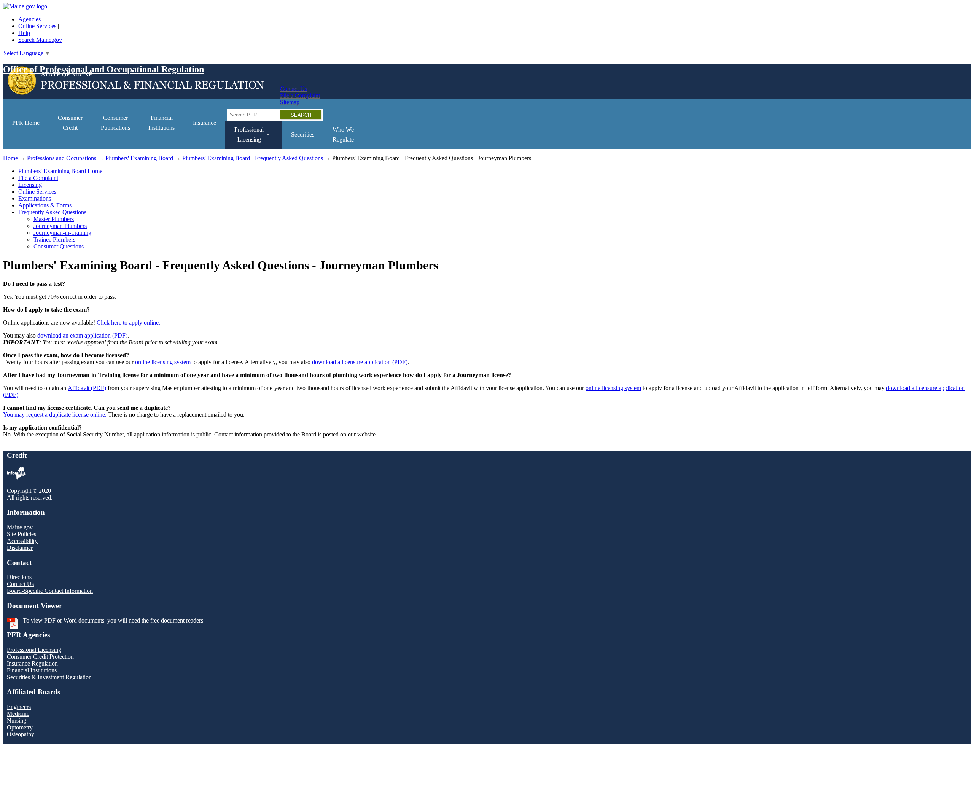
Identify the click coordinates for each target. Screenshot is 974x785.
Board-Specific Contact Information (50, 591)
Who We (343, 134)
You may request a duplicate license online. (55, 414)
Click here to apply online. (127, 322)
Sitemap (289, 102)
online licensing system (163, 362)
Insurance (204, 122)
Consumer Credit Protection (40, 656)
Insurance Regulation (32, 663)
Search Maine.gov (40, 40)
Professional (244, 137)
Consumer (70, 123)
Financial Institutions (32, 670)
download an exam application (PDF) (82, 335)
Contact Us (293, 88)
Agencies (29, 19)
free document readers (176, 620)
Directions (19, 577)
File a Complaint (300, 95)
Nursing (16, 720)
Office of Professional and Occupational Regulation (103, 69)
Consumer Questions (58, 246)
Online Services (37, 26)
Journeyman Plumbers (60, 226)
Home (10, 158)
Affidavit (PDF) (87, 388)
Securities (302, 134)
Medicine (18, 713)
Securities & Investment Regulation (49, 677)
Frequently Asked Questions (52, 212)
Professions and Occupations (61, 158)
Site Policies (21, 534)
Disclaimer (20, 548)
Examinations (34, 198)
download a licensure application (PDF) (359, 362)
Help (24, 33)
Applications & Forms (45, 205)
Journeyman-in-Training (62, 232)
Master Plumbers (53, 219)
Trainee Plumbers (54, 239)
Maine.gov (20, 527)
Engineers (19, 707)
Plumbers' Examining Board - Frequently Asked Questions (252, 158)
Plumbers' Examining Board (139, 158)
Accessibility (22, 541)
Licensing (30, 185)
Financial (161, 123)
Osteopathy (20, 734)
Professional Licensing (34, 649)
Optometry (20, 727)
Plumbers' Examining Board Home (60, 171)
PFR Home (26, 122)
